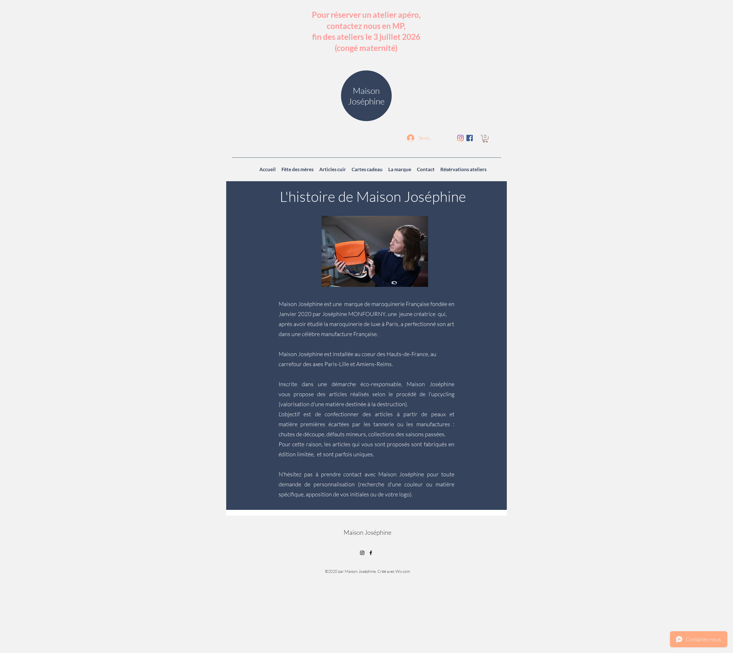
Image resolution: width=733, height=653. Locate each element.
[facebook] (469, 138)
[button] (485, 139)
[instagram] (460, 138)
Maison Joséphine (367, 532)
